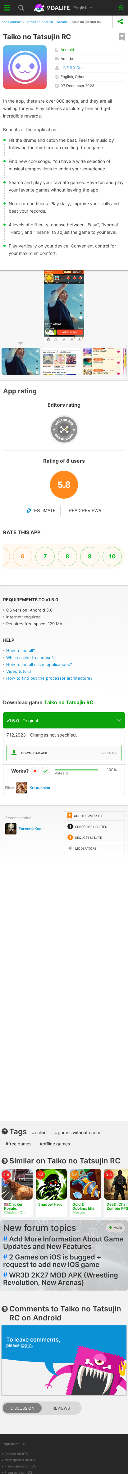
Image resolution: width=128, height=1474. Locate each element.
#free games (18, 1143)
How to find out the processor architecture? (49, 678)
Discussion (22, 1408)
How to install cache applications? (39, 664)
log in (26, 1345)
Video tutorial (19, 671)
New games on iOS (20, 1460)
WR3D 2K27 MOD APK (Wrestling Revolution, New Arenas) (60, 1278)
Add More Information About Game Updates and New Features (63, 1242)
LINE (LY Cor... (73, 67)
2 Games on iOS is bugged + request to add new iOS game (52, 1260)
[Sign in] (121, 7)
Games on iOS (16, 1454)
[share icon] (120, 22)
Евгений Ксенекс (34, 828)
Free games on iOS (20, 1466)
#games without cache (78, 1132)
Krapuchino (40, 787)
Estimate (45, 510)
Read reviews (85, 510)
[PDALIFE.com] (52, 8)
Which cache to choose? (30, 657)
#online (39, 1132)
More (118, 1227)
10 (112, 556)
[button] (62, 361)
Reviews (61, 1408)
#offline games (55, 1143)
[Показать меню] (7, 8)
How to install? (20, 650)
